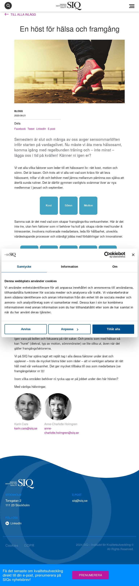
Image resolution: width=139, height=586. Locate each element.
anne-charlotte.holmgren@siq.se (61, 430)
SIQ (69, 6)
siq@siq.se (79, 500)
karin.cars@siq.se (25, 428)
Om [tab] (114, 266)
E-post (51, 128)
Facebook (20, 128)
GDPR (29, 545)
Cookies (11, 545)
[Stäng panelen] (133, 254)
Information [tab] (69, 266)
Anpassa (67, 329)
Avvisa (25, 329)
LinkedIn (41, 128)
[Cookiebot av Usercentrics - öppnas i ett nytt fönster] (109, 255)
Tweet (31, 128)
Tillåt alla (113, 329)
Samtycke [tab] (24, 266)
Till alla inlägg (23, 14)
